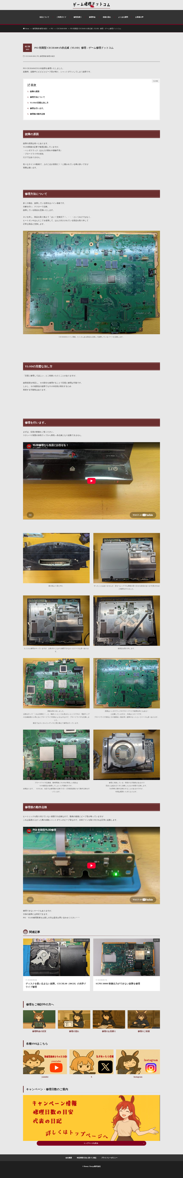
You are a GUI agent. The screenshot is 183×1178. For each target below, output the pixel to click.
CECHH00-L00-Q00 (83, 940)
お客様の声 (139, 17)
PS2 (157, 940)
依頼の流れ (107, 17)
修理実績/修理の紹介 (40, 28)
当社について (44, 17)
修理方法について (36, 97)
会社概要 (68, 1158)
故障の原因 (33, 91)
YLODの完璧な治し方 (37, 103)
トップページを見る (91, 1143)
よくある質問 (123, 17)
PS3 (52, 28)
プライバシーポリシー (109, 1158)
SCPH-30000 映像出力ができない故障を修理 (118, 983)
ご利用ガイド (61, 17)
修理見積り (78, 17)
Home (27, 28)
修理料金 (92, 17)
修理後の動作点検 (36, 114)
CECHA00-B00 (62, 28)
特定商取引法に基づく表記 (86, 1158)
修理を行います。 (36, 108)
